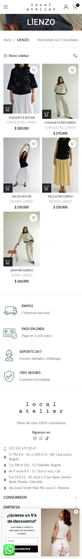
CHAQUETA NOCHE (22, 117)
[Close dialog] (76, 511)
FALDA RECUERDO (60, 196)
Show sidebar (19, 56)
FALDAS (15, 201)
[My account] (66, 6)
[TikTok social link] (47, 438)
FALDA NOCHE (21, 196)
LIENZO (31, 122)
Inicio (7, 40)
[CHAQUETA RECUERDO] (60, 91)
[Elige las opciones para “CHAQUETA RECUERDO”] (46, 114)
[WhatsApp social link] (41, 438)
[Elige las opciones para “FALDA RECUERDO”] (46, 188)
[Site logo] (41, 6)
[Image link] (41, 407)
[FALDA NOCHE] (21, 165)
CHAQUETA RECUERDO (60, 122)
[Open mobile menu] (5, 6)
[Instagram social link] (35, 438)
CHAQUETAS (16, 122)
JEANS (15, 275)
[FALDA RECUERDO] (60, 165)
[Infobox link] (41, 311)
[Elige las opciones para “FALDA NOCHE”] (8, 188)
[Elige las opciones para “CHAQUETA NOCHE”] (8, 109)
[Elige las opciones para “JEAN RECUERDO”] (8, 261)
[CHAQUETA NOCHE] (21, 89)
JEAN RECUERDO (21, 270)
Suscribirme (22, 549)
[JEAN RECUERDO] (21, 239)
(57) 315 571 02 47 (22, 448)
